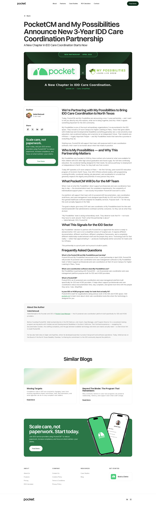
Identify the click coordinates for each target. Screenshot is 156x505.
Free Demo (132, 4)
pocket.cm (66, 296)
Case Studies (73, 3)
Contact (96, 3)
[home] (21, 3)
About (55, 3)
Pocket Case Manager (62, 314)
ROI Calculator (86, 3)
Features (63, 3)
